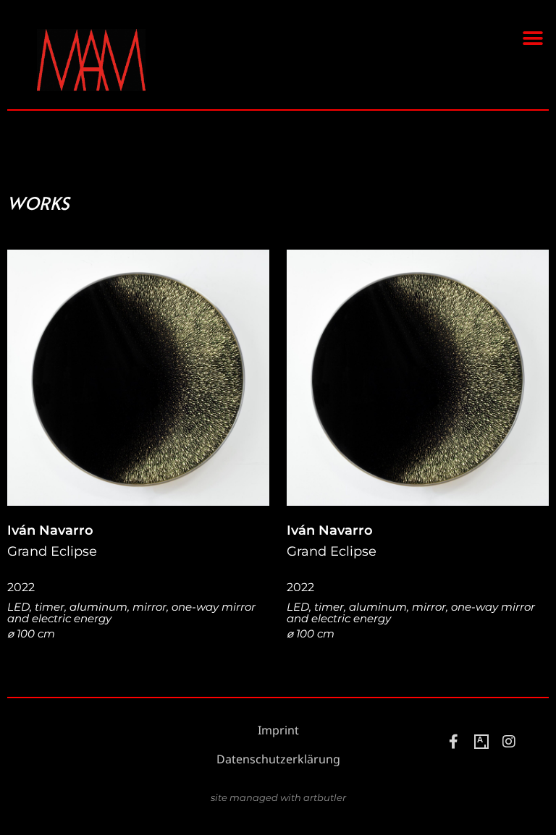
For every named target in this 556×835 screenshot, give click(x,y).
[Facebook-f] (454, 742)
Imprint (278, 730)
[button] (532, 38)
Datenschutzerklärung (278, 759)
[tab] (38, 203)
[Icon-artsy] (481, 742)
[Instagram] (509, 742)
